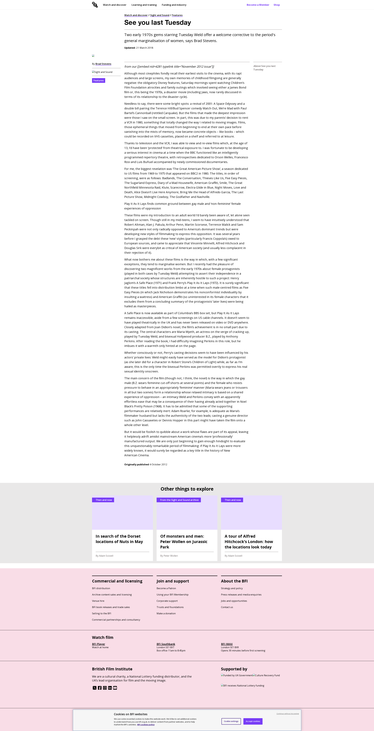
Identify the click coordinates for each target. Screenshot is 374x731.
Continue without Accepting (288, 713)
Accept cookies (253, 721)
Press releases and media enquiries (241, 594)
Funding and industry (174, 4)
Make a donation (166, 613)
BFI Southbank (166, 644)
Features (177, 15)
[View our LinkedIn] (109, 688)
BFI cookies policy (146, 724)
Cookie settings (231, 721)
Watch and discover (114, 4)
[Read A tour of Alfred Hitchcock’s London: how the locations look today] (251, 528)
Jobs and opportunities (234, 600)
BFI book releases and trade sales (111, 607)
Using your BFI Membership (172, 594)
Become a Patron (166, 588)
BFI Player (98, 644)
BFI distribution (101, 588)
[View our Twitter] (94, 688)
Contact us (227, 607)
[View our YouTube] (115, 688)
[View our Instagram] (104, 688)
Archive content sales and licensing (112, 594)
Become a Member (258, 4)
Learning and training (144, 4)
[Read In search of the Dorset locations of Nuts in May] (122, 528)
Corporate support (167, 600)
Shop (277, 4)
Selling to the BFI (101, 613)
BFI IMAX (227, 644)
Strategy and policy (232, 588)
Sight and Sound (159, 15)
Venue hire (98, 600)
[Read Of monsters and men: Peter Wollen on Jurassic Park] (187, 528)
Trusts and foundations (170, 607)
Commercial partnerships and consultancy (116, 619)
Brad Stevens (103, 63)
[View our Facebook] (99, 688)
